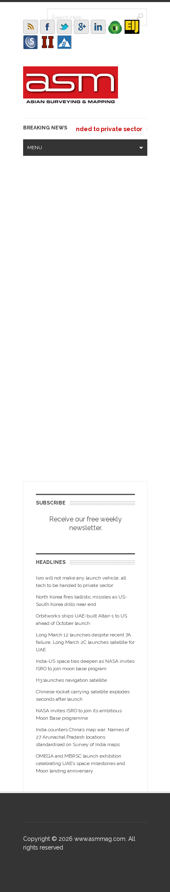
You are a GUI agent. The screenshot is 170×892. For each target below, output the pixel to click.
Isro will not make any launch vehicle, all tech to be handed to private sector (81, 581)
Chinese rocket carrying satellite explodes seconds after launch (83, 695)
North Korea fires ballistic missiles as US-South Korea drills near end (81, 600)
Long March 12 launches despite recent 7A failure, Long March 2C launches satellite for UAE (85, 642)
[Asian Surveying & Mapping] (70, 101)
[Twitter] (64, 27)
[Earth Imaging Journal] (132, 27)
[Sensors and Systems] (30, 42)
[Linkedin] (98, 27)
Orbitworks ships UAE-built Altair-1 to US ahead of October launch (81, 619)
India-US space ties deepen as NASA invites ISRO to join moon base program (85, 664)
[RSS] (30, 27)
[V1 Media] (115, 27)
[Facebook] (47, 27)
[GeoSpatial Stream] (64, 42)
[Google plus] (81, 27)
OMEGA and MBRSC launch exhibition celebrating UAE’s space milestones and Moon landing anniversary (80, 763)
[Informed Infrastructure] (47, 42)
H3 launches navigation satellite (71, 680)
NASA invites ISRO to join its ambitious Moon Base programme (79, 714)
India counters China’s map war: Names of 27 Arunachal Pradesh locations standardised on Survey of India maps (82, 737)
